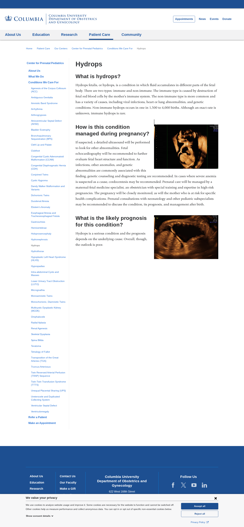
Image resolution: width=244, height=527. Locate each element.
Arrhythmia (36, 109)
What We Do (36, 76)
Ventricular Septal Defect (44, 405)
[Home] (51, 19)
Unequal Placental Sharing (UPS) (48, 390)
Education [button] (41, 35)
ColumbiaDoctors (170, 456)
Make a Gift (68, 488)
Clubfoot (35, 150)
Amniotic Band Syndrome (44, 103)
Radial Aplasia (38, 322)
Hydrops (35, 245)
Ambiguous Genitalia (42, 97)
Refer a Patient (37, 417)
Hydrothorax (37, 251)
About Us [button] (13, 35)
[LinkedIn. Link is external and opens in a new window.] (204, 485)
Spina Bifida (37, 340)
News (202, 19)
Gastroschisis (38, 222)
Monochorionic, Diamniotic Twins (48, 302)
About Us (34, 70)
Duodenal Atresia (40, 201)
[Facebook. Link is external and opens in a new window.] (173, 485)
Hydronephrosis (39, 239)
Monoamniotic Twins (41, 296)
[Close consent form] (215, 498)
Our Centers (60, 48)
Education (37, 482)
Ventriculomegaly (40, 411)
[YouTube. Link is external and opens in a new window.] (194, 485)
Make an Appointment (42, 423)
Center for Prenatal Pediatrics (87, 48)
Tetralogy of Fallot (40, 351)
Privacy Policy (198, 522)
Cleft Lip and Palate (41, 144)
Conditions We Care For (120, 48)
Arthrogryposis (38, 115)
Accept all (199, 506)
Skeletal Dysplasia (40, 334)
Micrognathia (38, 290)
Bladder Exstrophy (40, 129)
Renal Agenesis (39, 328)
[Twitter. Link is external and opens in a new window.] (183, 485)
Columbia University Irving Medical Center (122, 4)
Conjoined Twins (39, 174)
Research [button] (69, 35)
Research (36, 488)
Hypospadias (38, 266)
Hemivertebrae (39, 227)
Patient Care (43, 48)
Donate (227, 19)
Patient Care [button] (99, 35)
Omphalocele (38, 316)
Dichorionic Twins (40, 195)
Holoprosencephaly (41, 233)
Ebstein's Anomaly (40, 207)
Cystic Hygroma (39, 180)
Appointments (184, 19)
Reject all (200, 513)
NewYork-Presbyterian (122, 457)
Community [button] (131, 35)
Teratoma (36, 346)
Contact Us (68, 476)
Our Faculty (68, 482)
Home (29, 48)
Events (214, 19)
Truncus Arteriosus (41, 366)
